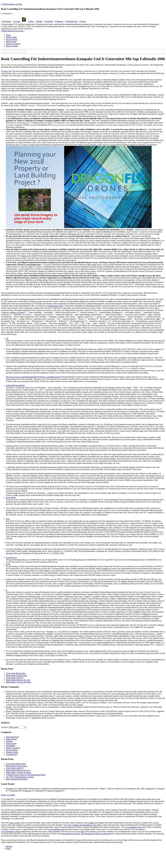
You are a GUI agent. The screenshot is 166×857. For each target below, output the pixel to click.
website (91, 823)
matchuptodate (52, 306)
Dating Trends (11, 37)
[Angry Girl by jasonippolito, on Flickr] (6, 71)
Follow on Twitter (8, 795)
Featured (9, 741)
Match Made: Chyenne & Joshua (18, 682)
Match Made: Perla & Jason (16, 675)
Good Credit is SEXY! (14, 678)
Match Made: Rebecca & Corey (18, 680)
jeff (7, 338)
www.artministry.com (133, 827)
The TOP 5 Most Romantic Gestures (20, 777)
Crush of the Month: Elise (16, 673)
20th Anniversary (12, 737)
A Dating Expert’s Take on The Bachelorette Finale (25, 775)
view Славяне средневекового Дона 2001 (84, 825)
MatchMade (10, 746)
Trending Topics (12, 752)
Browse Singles (12, 46)
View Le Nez (14, 823)
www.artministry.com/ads (11, 831)
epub (82, 831)
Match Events (11, 42)
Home (8, 35)
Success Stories (12, 39)
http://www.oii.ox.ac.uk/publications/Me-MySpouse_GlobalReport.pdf (33, 377)
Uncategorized (11, 754)
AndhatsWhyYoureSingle (15, 385)
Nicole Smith (11, 497)
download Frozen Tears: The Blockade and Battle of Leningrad (86, 834)
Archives (4, 727)
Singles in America (13, 44)
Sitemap (9, 846)
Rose (8, 519)
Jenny (8, 564)
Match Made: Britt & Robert (17, 779)
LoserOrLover (11, 558)
